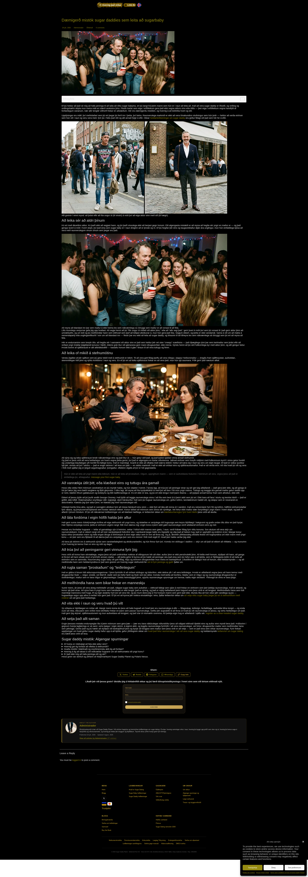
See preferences (294, 868)
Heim (103, 790)
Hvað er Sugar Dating (136, 790)
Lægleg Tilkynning (159, 840)
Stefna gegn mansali (151, 843)
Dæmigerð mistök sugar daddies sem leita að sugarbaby (113, 20)
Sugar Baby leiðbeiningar (137, 793)
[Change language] (139, 5)
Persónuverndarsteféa (132, 840)
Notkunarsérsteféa (115, 840)
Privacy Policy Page (262, 873)
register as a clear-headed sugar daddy (224, 613)
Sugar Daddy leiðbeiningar (138, 796)
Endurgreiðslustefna (175, 840)
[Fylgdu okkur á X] (104, 798)
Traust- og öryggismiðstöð (192, 802)
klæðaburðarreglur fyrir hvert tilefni (180, 512)
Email (126, 694)
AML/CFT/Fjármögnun (163, 793)
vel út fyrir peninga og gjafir (160, 562)
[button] (303, 841)
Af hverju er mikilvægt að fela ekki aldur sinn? (85, 644)
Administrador (78, 28)
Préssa (158, 823)
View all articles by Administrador (98, 738)
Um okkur (186, 790)
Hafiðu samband (161, 820)
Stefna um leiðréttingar (110, 823)
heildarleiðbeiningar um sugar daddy (167, 118)
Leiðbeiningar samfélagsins (132, 843)
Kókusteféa (146, 840)
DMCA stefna (180, 843)
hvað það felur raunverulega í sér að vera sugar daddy (174, 631)
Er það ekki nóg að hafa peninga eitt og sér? (85, 654)
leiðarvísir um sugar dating (230, 631)
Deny (273, 868)
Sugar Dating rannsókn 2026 (166, 827)
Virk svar (159, 796)
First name (128, 688)
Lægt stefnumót (188, 799)
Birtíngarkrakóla (107, 820)
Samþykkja (252, 868)
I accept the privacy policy (134, 702)
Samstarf (105, 827)
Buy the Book (106, 830)
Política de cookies (249, 873)
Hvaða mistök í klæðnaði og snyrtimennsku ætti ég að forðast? (94, 649)
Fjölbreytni (159, 790)
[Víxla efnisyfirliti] (241, 99)
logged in (76, 760)
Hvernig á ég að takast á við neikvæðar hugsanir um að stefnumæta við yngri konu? (104, 651)
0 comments (100, 28)
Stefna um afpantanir (192, 840)
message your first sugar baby (105, 477)
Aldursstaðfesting (167, 843)
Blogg (104, 793)
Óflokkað (90, 28)
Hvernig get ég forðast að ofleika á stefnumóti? (86, 646)
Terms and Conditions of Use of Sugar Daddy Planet (287, 873)
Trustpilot (106, 808)
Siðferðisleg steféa (162, 800)
